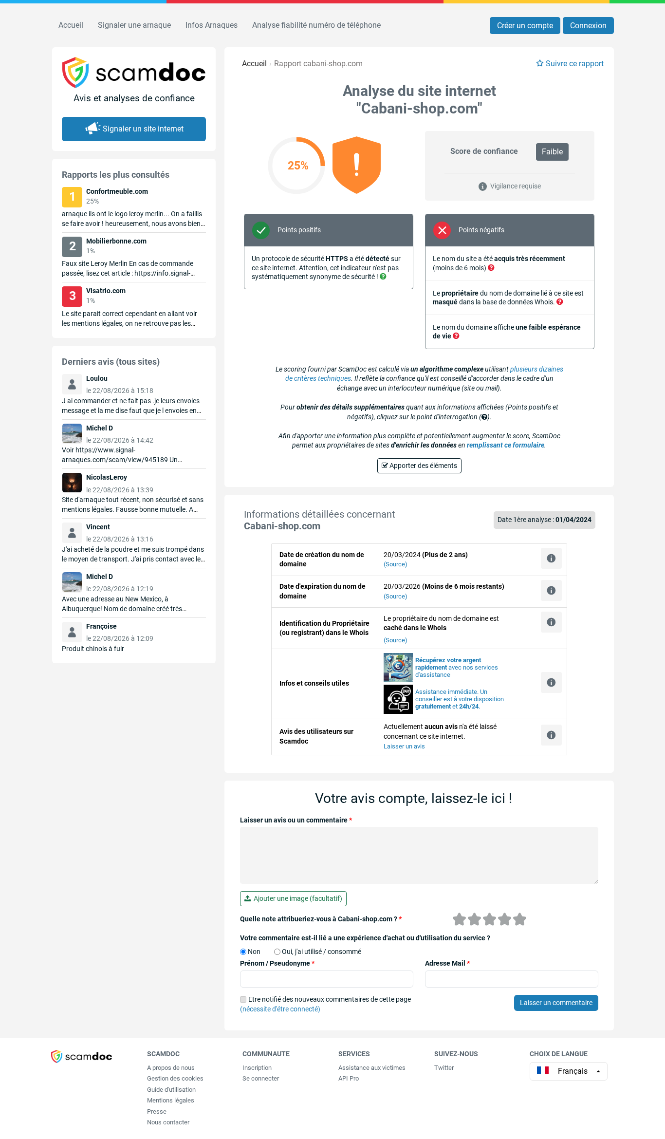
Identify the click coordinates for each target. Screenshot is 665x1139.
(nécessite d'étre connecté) (280, 1009)
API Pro (348, 1078)
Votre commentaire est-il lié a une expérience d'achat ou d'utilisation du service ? (365, 938)
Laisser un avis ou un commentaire (296, 820)
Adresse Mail (447, 963)
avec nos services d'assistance (456, 667)
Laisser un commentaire (556, 1003)
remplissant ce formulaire (505, 445)
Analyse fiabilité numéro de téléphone (316, 25)
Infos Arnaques (211, 25)
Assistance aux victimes (372, 1067)
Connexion (588, 25)
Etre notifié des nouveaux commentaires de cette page (325, 1004)
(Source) (395, 564)
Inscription (257, 1067)
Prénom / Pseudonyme (277, 963)
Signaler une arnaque (134, 25)
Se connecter (260, 1078)
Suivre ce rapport (575, 63)
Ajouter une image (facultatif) (296, 898)
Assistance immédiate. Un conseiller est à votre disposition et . (459, 699)
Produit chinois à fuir (93, 649)
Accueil (70, 25)
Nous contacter (168, 1122)
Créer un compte (525, 25)
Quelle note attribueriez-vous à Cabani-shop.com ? (321, 919)
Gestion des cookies (175, 1078)
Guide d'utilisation (171, 1089)
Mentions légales (170, 1100)
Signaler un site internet (143, 128)
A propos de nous (171, 1067)
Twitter (444, 1067)
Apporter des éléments (422, 465)
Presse (156, 1111)
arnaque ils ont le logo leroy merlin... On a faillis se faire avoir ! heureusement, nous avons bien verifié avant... (132, 223)
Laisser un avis (404, 746)
